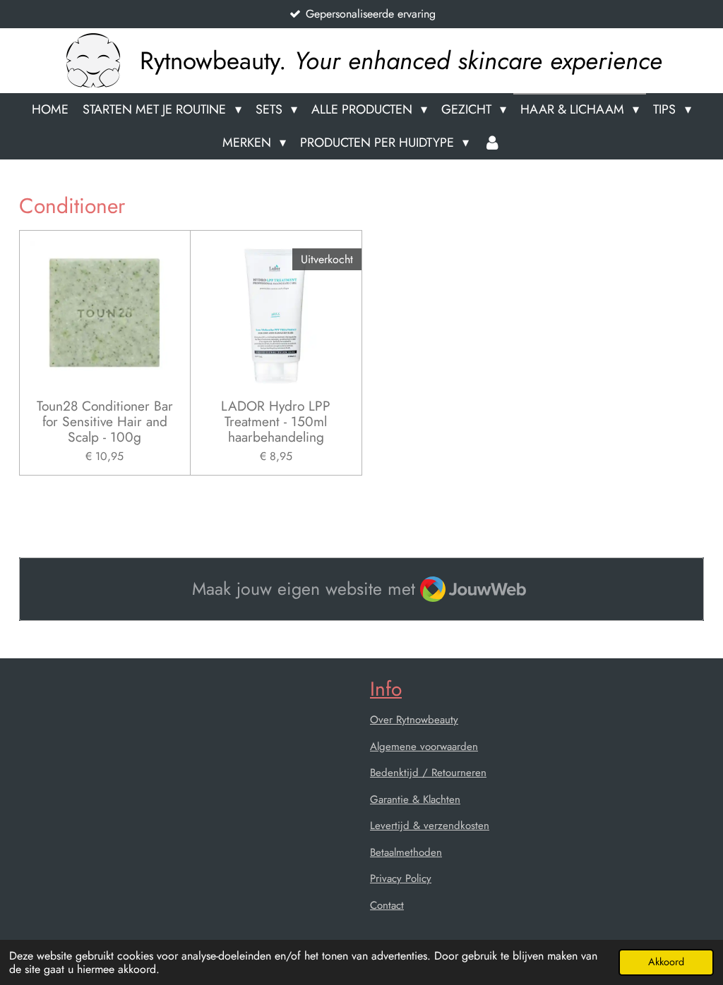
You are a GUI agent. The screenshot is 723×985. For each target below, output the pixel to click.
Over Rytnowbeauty (414, 719)
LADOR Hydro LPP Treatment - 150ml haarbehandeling (275, 421)
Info (386, 689)
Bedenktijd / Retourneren (428, 772)
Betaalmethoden (406, 852)
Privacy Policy (400, 878)
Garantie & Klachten (415, 799)
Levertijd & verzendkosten (429, 825)
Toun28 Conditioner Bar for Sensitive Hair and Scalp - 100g (105, 421)
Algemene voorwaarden (424, 746)
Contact (387, 905)
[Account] (492, 142)
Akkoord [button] (666, 962)
